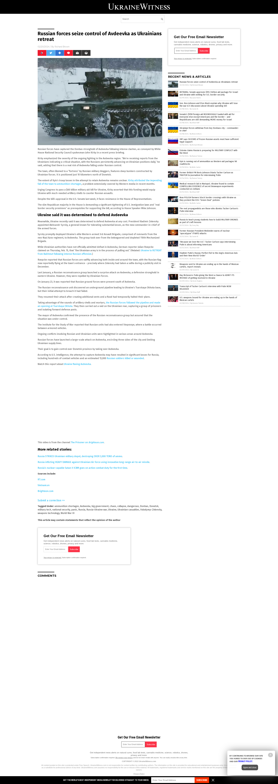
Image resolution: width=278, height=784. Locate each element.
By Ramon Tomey (196, 156)
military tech (44, 509)
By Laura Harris (195, 98)
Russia (81, 509)
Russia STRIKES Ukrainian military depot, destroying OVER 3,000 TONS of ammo (80, 456)
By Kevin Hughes (196, 281)
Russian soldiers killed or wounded (125, 358)
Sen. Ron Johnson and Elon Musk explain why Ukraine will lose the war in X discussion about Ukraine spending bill (209, 104)
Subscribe (201, 780)
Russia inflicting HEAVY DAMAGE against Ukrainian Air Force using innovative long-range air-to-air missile (93, 462)
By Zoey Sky (194, 225)
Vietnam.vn (44, 485)
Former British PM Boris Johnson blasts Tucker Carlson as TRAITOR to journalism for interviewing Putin (206, 173)
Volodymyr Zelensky (151, 509)
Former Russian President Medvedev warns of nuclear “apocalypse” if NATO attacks (205, 232)
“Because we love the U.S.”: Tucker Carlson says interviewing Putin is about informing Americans (208, 243)
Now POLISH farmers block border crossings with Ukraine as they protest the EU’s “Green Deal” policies (208, 198)
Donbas (144, 506)
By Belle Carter (195, 167)
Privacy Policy (139, 774)
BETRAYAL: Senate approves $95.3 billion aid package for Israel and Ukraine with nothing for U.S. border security (209, 93)
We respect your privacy (124, 757)
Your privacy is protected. (53, 557)
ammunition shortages (67, 506)
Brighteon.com (45, 491)
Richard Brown (62, 46)
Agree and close (249, 767)
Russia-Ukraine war (96, 509)
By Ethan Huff (194, 123)
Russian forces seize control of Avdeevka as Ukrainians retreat (209, 82)
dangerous (133, 506)
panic (74, 509)
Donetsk (153, 506)
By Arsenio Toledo (196, 303)
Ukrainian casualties (128, 509)
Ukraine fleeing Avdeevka (77, 364)
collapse (121, 506)
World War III (67, 513)
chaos (113, 506)
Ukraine (112, 509)
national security (61, 509)
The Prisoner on (87, 442)
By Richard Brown (196, 85)
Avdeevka (85, 506)
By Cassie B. (194, 109)
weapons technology (49, 513)
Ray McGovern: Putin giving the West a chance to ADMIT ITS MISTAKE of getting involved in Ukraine (207, 276)
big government (100, 506)
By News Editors (196, 134)
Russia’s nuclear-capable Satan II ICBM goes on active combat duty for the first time (82, 468)
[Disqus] (100, 616)
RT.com (41, 479)
